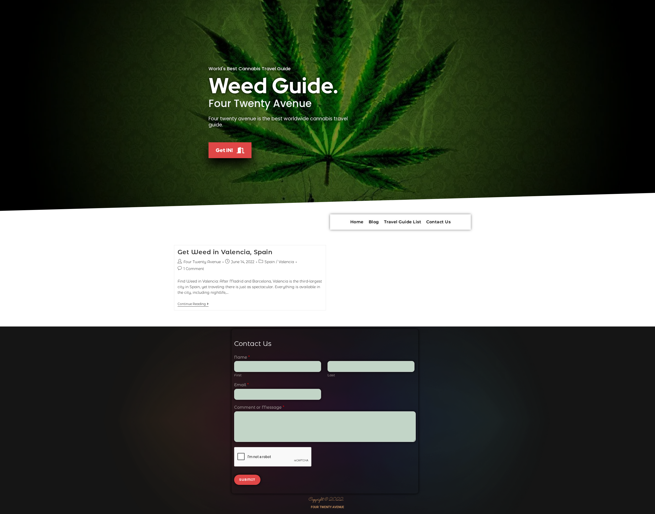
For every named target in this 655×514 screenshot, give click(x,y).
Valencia (286, 262)
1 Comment (193, 268)
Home (357, 221)
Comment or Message (259, 407)
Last (331, 375)
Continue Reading (193, 304)
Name (242, 357)
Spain (270, 262)
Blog (374, 221)
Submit (247, 480)
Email (241, 384)
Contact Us (438, 221)
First (238, 375)
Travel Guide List (402, 221)
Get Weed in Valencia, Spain (225, 252)
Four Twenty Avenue (202, 262)
